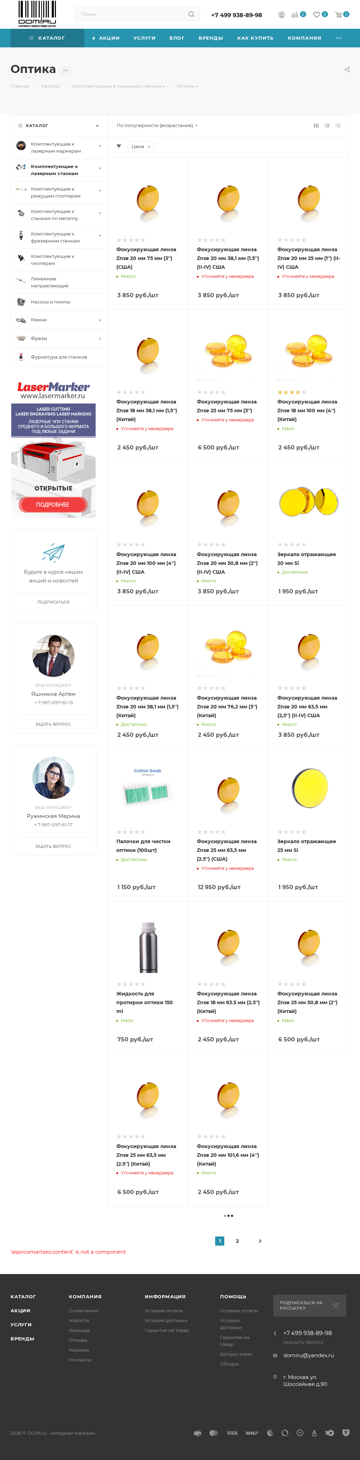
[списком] (327, 125)
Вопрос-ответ (236, 1354)
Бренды (22, 1338)
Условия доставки (166, 1320)
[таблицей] (338, 125)
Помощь (233, 1296)
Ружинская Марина (53, 816)
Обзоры (229, 1364)
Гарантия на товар (167, 1330)
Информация (165, 1296)
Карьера (79, 1350)
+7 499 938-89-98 (236, 15)
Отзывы (78, 1340)
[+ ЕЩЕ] (339, 38)
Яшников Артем (53, 694)
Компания (85, 1296)
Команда (79, 1330)
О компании (83, 1310)
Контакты (80, 1359)
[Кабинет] (281, 15)
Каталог (23, 1296)
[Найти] (191, 14)
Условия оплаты (164, 1310)
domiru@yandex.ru (308, 1355)
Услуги (21, 1324)
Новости (79, 1320)
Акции (21, 1310)
